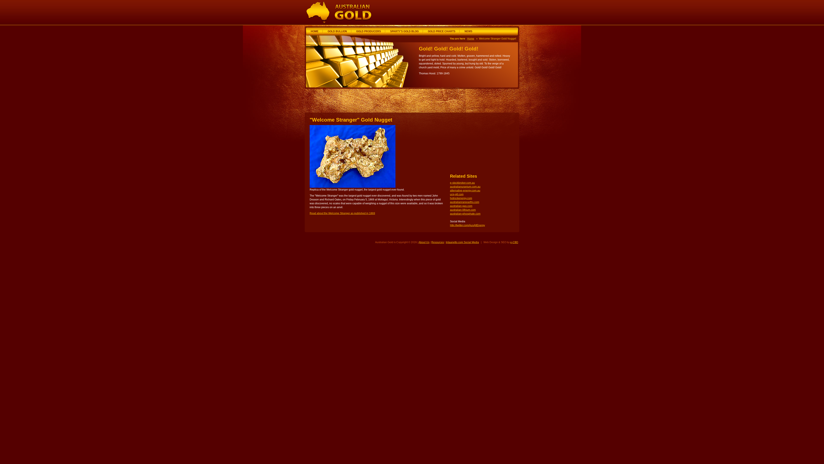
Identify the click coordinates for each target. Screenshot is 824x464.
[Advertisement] (468, 12)
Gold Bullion (337, 31)
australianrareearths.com (464, 202)
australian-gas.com (461, 206)
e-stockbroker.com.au (462, 182)
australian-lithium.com (463, 209)
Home (314, 31)
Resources (437, 242)
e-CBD (514, 242)
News (468, 31)
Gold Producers (368, 31)
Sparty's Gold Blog (404, 31)
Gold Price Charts (441, 31)
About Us (424, 242)
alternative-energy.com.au (465, 190)
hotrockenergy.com (461, 198)
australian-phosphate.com (465, 213)
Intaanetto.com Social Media (462, 242)
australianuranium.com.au (465, 186)
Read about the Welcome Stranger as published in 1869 (342, 213)
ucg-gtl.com (457, 194)
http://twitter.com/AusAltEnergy (467, 225)
